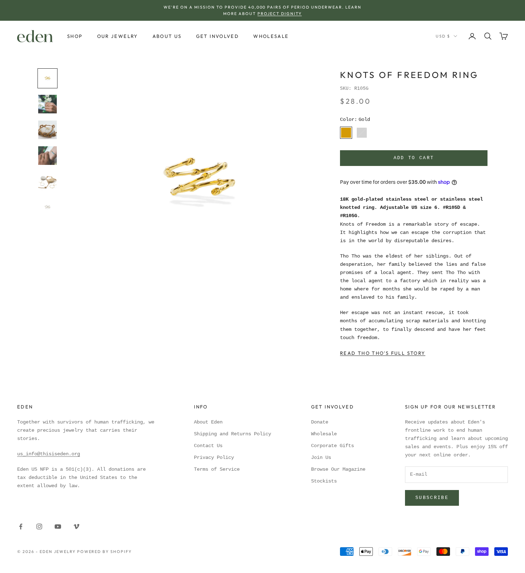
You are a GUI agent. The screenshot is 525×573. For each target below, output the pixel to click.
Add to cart (414, 158)
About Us (167, 36)
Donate (319, 422)
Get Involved (217, 36)
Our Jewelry (117, 36)
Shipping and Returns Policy (232, 434)
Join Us (321, 457)
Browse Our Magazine (338, 469)
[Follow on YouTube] (57, 526)
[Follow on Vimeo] (76, 526)
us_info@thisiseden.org (48, 454)
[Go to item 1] (48, 78)
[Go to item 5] (48, 181)
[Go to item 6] (48, 207)
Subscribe (432, 497)
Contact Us (208, 446)
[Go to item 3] (48, 130)
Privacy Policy (214, 457)
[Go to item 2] (48, 104)
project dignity (280, 13)
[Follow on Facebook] (20, 526)
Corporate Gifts (332, 446)
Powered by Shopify (104, 551)
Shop (75, 36)
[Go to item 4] (48, 156)
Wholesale (271, 36)
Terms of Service (217, 469)
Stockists (324, 481)
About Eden (208, 422)
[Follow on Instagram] (39, 526)
